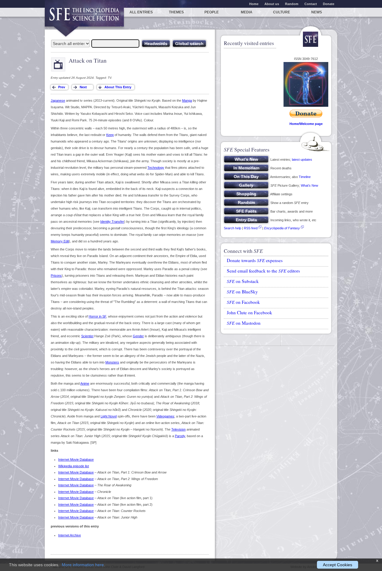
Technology (155, 167)
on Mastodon (244, 323)
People (211, 12)
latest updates (302, 159)
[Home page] (84, 17)
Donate (328, 4)
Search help (232, 228)
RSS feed (251, 228)
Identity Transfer (112, 221)
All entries (141, 12)
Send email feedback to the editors (263, 271)
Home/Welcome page (306, 124)
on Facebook (243, 302)
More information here (83, 564)
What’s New (309, 185)
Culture (281, 12)
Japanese (58, 100)
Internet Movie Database (76, 459)
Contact (310, 4)
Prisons (56, 275)
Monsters (112, 362)
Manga (187, 100)
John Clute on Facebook (249, 312)
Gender (138, 336)
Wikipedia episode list (73, 466)
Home (253, 4)
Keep (110, 135)
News (316, 12)
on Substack (243, 281)
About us (271, 4)
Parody (180, 436)
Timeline (305, 177)
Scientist (87, 336)
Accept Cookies (337, 564)
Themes (176, 12)
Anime (84, 383)
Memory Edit (60, 241)
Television (178, 429)
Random (291, 4)
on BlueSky (242, 292)
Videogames (165, 416)
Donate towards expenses (255, 260)
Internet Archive (69, 535)
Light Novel (109, 416)
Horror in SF (97, 316)
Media (246, 12)
